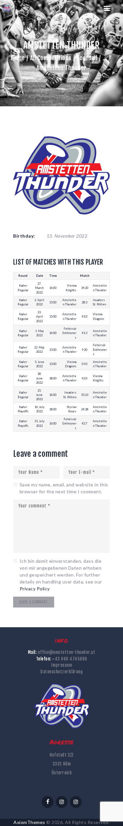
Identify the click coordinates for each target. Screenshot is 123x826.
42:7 (84, 423)
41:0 (84, 316)
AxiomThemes (29, 822)
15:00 (52, 302)
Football (87, 58)
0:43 (84, 364)
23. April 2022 (39, 316)
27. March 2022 (39, 288)
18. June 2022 (39, 378)
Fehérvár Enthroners (69, 333)
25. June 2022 (39, 395)
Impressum (61, 665)
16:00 (52, 288)
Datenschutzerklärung (61, 671)
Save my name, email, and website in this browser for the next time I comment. (64, 488)
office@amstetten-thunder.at (66, 652)
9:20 (84, 349)
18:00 (52, 378)
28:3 (84, 302)
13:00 (52, 364)
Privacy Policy (35, 588)
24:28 (84, 409)
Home (18, 58)
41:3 (84, 333)
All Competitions (51, 58)
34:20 (84, 288)
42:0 (84, 378)
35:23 (84, 395)
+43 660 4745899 (69, 658)
